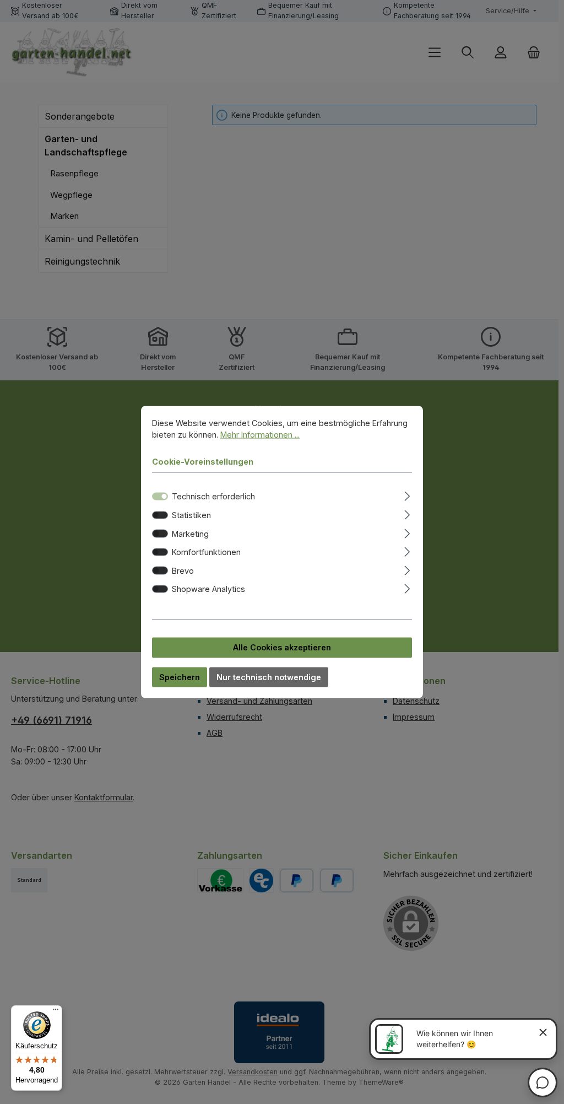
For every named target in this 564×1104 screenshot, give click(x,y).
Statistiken (191, 515)
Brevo (183, 570)
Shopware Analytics (208, 589)
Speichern (179, 676)
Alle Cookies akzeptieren (282, 647)
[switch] (160, 515)
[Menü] (55, 1012)
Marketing (190, 533)
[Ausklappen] (407, 494)
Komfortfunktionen (206, 552)
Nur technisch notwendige (268, 676)
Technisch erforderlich (213, 496)
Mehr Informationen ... (260, 434)
